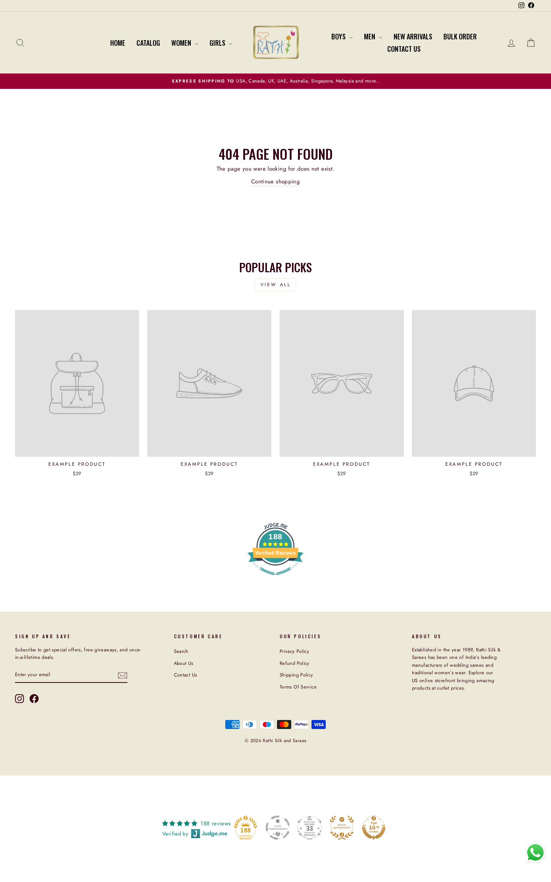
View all (276, 284)
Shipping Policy (296, 674)
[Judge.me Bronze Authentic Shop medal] (342, 828)
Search (181, 651)
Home (117, 43)
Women (182, 43)
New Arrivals (413, 36)
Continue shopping (275, 181)
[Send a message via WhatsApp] (535, 852)
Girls (218, 43)
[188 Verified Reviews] (275, 579)
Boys (339, 36)
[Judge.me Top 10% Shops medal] (374, 828)
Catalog (148, 43)
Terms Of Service (298, 686)
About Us (183, 663)
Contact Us (404, 49)
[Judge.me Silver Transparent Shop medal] (278, 828)
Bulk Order (460, 36)
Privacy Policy (294, 651)
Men (370, 36)
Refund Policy (295, 663)
